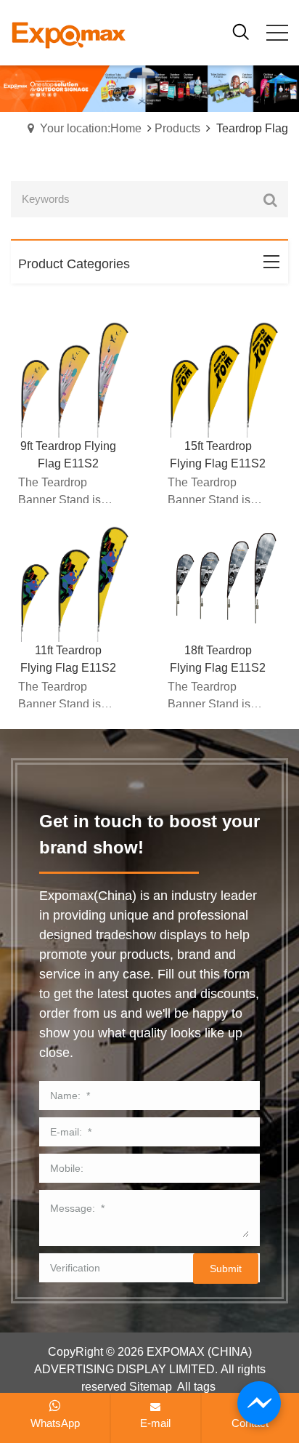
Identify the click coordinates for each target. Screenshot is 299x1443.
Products (177, 128)
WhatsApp (55, 1423)
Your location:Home (91, 128)
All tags (196, 1386)
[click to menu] (277, 32)
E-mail (155, 1423)
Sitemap (150, 1386)
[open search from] (241, 31)
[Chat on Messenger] (259, 1403)
